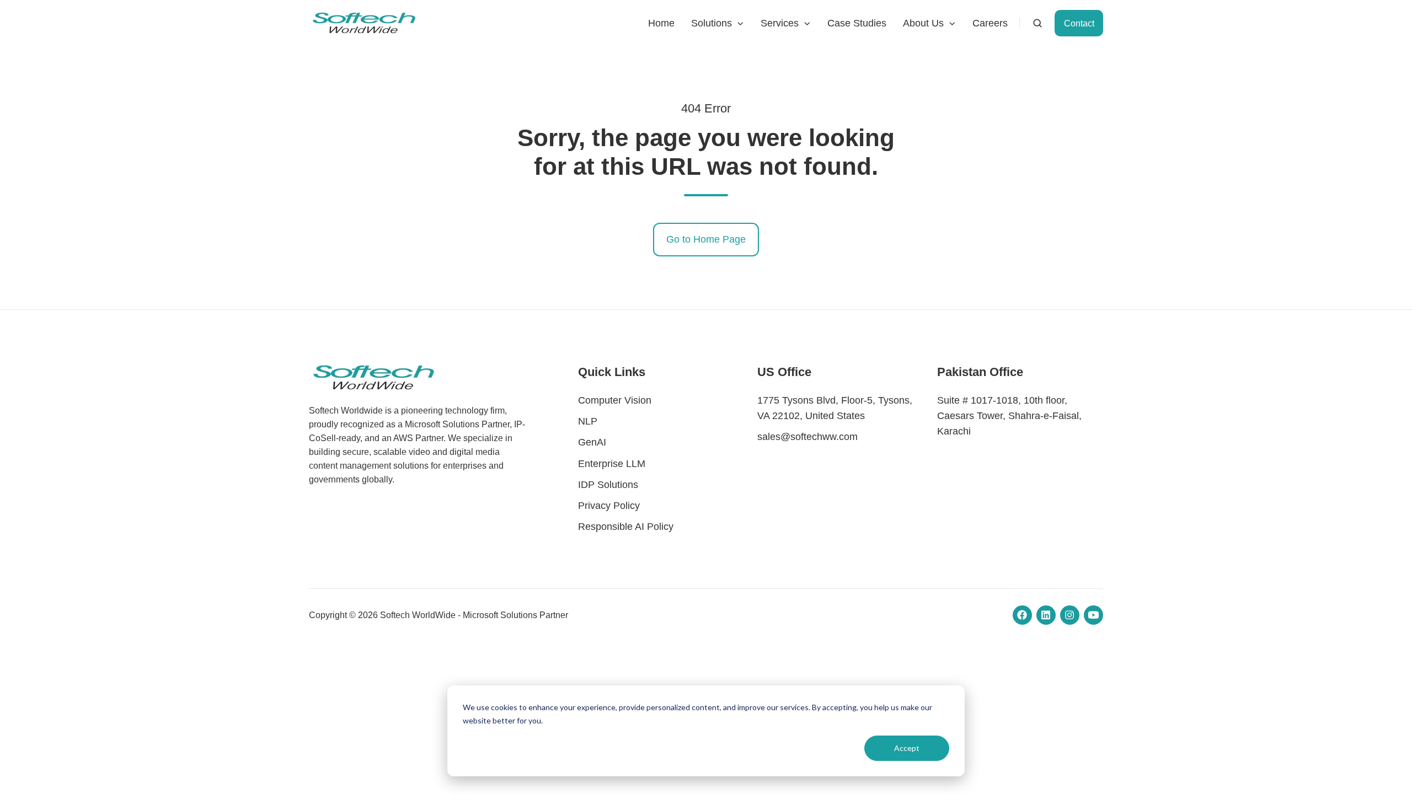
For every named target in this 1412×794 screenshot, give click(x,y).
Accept (906, 748)
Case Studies (856, 23)
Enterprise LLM (611, 463)
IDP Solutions (608, 484)
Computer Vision (614, 400)
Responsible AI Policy (625, 526)
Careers (990, 23)
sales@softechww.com (807, 436)
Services (780, 23)
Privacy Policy (609, 505)
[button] (1037, 23)
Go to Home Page (706, 239)
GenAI (592, 442)
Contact (1079, 23)
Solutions (711, 23)
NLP (587, 421)
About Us (923, 23)
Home (661, 23)
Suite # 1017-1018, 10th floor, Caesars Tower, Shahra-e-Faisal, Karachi (1009, 416)
